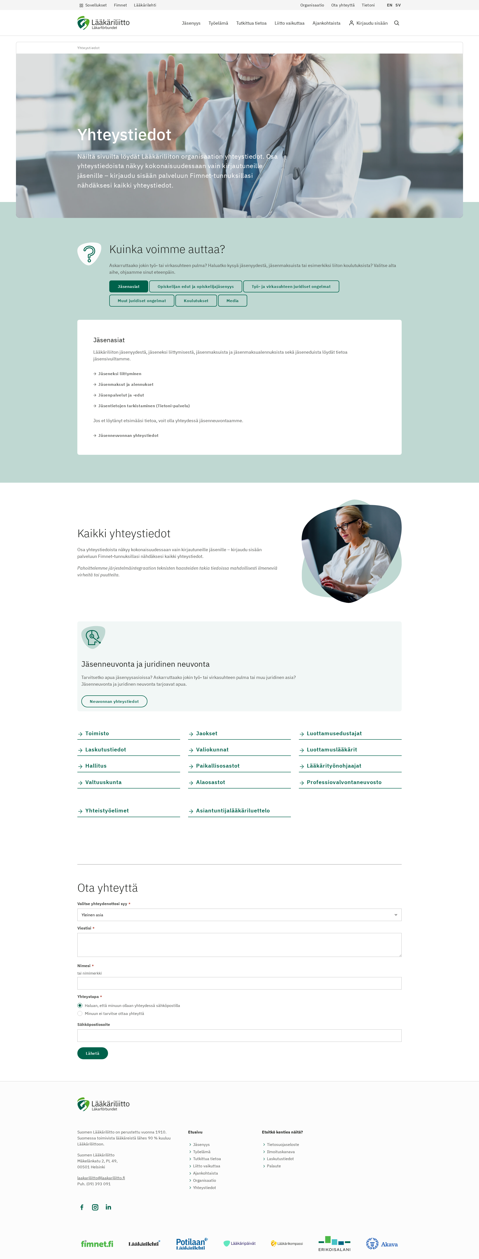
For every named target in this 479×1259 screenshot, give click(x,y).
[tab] (128, 286)
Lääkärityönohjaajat (334, 765)
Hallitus (96, 765)
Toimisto (97, 733)
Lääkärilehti (145, 4)
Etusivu (195, 1131)
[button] (397, 23)
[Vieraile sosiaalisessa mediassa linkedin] (108, 1207)
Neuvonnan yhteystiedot (114, 701)
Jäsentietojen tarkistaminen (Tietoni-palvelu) (144, 405)
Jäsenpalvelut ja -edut (121, 395)
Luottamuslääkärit (332, 749)
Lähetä (93, 1053)
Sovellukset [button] (96, 4)
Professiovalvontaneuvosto (344, 782)
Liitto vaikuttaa (290, 23)
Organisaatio (312, 4)
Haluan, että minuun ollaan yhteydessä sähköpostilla (132, 1005)
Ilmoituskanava (281, 1151)
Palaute (274, 1165)
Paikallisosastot (218, 765)
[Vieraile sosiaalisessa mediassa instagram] (95, 1207)
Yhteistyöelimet (107, 810)
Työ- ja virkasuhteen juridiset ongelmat (291, 286)
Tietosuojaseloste (283, 1144)
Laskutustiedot (105, 749)
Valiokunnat (212, 749)
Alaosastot (210, 782)
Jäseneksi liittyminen (119, 373)
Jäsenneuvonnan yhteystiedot (128, 435)
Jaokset (207, 733)
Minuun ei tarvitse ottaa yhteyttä (114, 1013)
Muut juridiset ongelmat (142, 300)
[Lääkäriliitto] (103, 24)
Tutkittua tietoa (251, 23)
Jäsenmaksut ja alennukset (126, 384)
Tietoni (368, 4)
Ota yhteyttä (343, 4)
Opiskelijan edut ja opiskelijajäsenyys (196, 286)
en (390, 4)
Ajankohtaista (327, 23)
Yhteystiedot (204, 1187)
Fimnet (120, 4)
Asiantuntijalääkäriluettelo (233, 810)
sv (398, 4)
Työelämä (218, 23)
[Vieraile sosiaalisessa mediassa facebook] (82, 1207)
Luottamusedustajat (334, 733)
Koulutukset (196, 300)
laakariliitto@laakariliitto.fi (101, 1177)
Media (233, 300)
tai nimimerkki (89, 973)
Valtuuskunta (103, 782)
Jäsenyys (191, 23)
